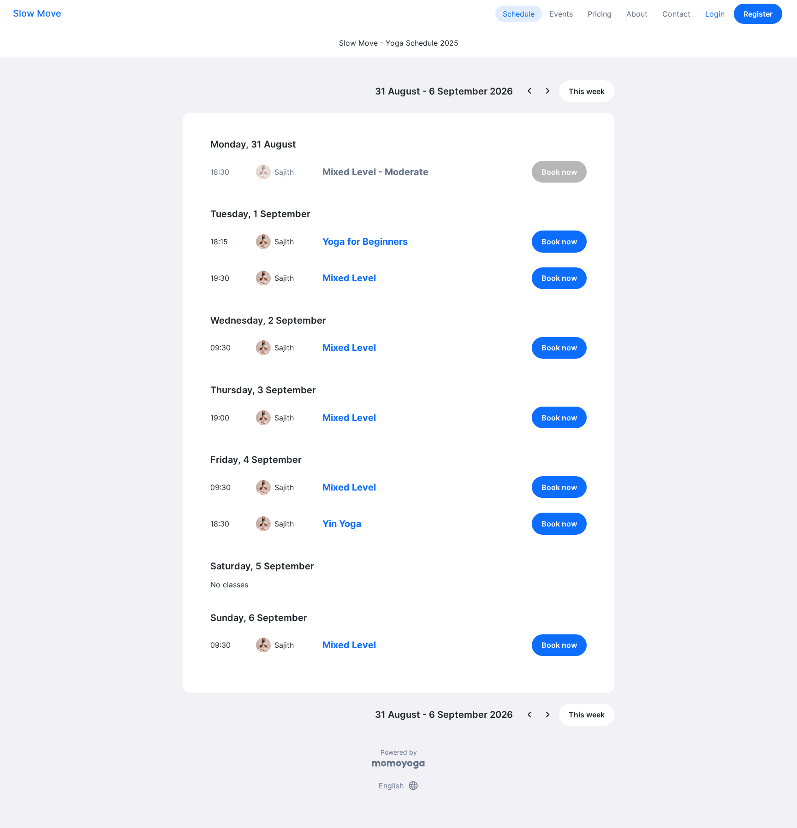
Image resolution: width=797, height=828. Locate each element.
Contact (676, 13)
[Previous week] (529, 91)
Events (561, 13)
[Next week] (548, 91)
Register (758, 13)
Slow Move (37, 13)
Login (715, 13)
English (399, 785)
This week (587, 91)
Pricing (600, 13)
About (637, 13)
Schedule (519, 13)
